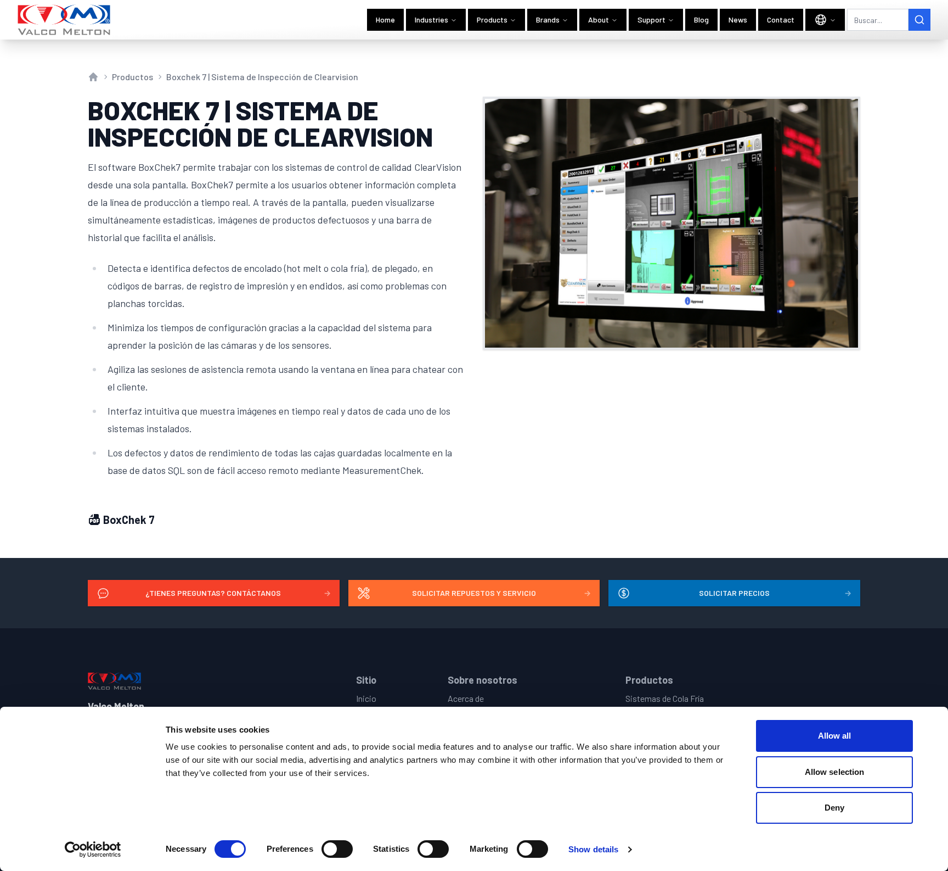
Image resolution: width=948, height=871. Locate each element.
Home (385, 19)
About (598, 19)
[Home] (64, 19)
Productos (132, 76)
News (738, 19)
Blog (701, 19)
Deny (834, 807)
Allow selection (835, 772)
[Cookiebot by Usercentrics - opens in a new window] (93, 849)
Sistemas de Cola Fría (664, 698)
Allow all (834, 735)
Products (492, 19)
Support (651, 19)
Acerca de (466, 698)
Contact (780, 19)
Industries (431, 19)
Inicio (366, 698)
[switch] (337, 849)
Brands (548, 19)
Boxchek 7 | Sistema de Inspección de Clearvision (262, 76)
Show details (593, 849)
